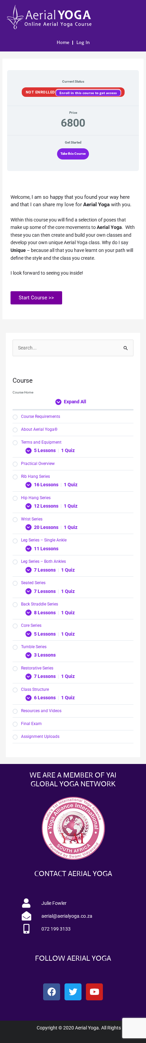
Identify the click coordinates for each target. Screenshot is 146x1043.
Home (63, 42)
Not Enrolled (41, 92)
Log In (83, 42)
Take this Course (73, 153)
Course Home (23, 392)
